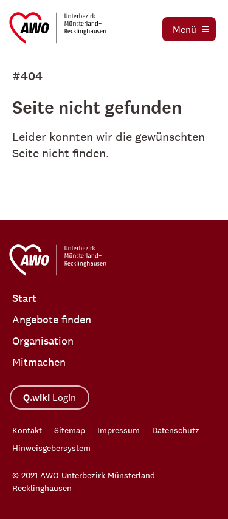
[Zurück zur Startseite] (57, 28)
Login (49, 397)
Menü (184, 29)
